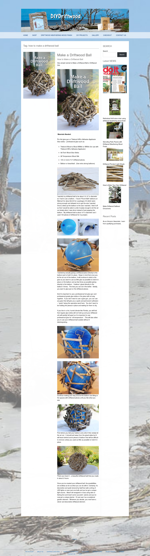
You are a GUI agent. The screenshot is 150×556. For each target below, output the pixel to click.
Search (105, 51)
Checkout (107, 35)
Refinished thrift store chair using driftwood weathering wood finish (114, 119)
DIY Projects (82, 35)
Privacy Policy (110, 551)
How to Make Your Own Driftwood (114, 185)
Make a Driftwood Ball (74, 54)
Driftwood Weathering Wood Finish (56, 35)
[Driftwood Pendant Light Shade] (115, 154)
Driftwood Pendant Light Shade (114, 164)
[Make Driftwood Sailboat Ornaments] (115, 195)
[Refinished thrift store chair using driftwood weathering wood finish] (114, 107)
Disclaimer (85, 551)
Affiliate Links (97, 551)
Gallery (95, 35)
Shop (34, 35)
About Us (40, 551)
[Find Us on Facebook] (75, 530)
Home (25, 35)
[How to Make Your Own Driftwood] (115, 173)
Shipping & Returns (53, 551)
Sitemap (121, 551)
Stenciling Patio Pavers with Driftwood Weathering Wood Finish (112, 144)
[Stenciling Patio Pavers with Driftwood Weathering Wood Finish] (115, 130)
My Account (29, 551)
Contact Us (121, 35)
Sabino (75, 539)
